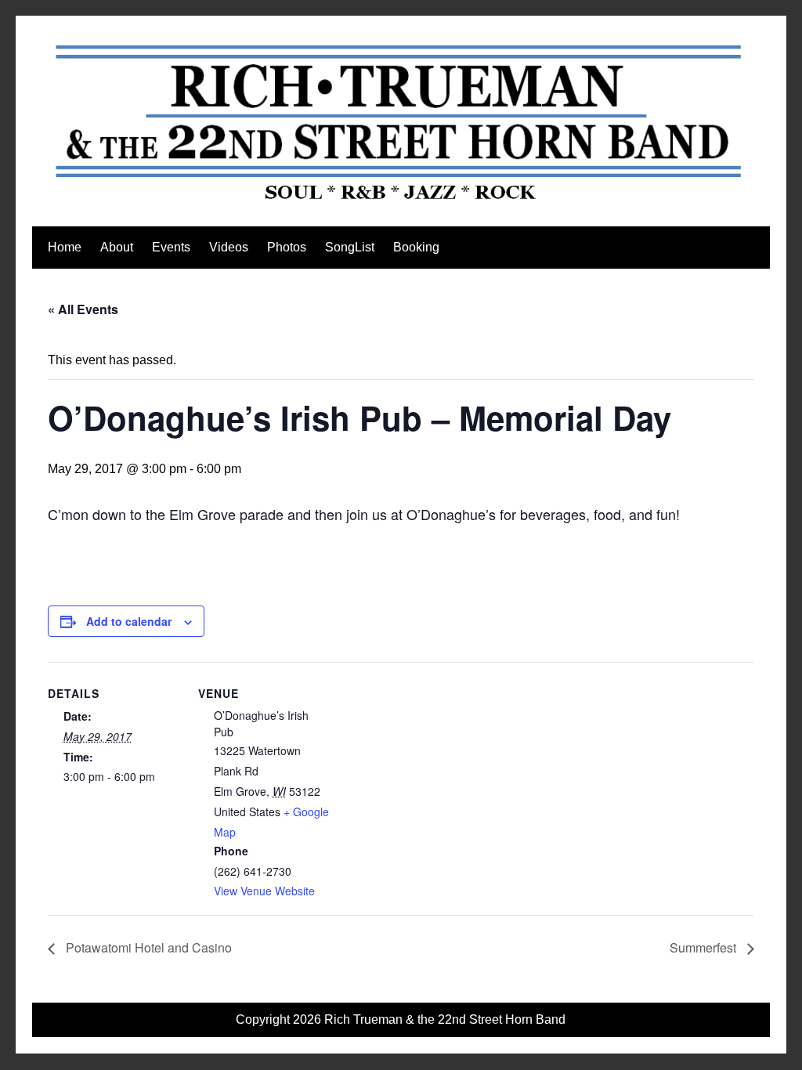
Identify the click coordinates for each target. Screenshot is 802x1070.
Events (171, 247)
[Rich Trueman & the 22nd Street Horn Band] (401, 201)
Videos (228, 247)
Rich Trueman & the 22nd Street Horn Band (444, 1019)
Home (64, 247)
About (116, 247)
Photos (286, 247)
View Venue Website (264, 890)
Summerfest (704, 947)
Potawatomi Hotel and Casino (147, 947)
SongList (349, 247)
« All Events (83, 309)
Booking (416, 247)
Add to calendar (129, 621)
